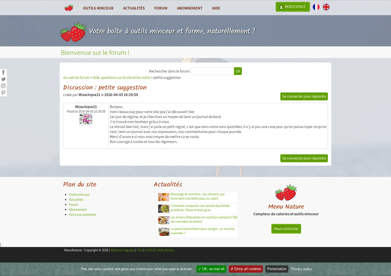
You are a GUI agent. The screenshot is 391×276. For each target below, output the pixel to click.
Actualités (76, 199)
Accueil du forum (76, 77)
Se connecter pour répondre (304, 96)
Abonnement (190, 8)
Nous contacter (286, 228)
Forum (160, 8)
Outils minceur (79, 194)
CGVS (149, 250)
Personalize (276, 269)
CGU (139, 250)
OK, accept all (212, 269)
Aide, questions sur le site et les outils (121, 77)
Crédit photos (164, 250)
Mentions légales (122, 250)
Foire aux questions (82, 214)
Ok (238, 71)
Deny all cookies (247, 269)
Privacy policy (301, 269)
